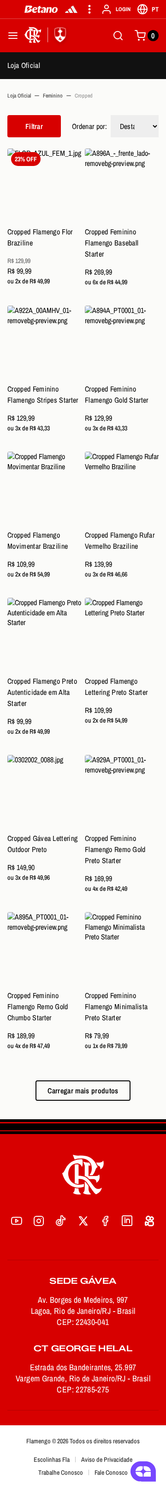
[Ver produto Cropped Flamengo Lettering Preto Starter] (122, 635)
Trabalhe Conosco (60, 1472)
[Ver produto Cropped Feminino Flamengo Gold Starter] (122, 343)
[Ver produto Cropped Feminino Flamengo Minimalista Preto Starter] (122, 949)
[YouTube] (16, 1221)
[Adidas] (71, 9)
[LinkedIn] (127, 1221)
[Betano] (41, 9)
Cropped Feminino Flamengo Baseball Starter (111, 243)
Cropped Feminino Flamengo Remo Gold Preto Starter (115, 849)
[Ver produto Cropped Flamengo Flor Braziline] (44, 185)
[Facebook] (105, 1221)
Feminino (53, 95)
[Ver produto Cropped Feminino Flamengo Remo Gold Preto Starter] (122, 792)
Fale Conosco (111, 1472)
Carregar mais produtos (82, 1090)
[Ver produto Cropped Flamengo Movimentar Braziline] (44, 489)
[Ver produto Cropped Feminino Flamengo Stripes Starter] (44, 343)
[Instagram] (39, 1221)
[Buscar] (118, 35)
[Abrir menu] (12, 35)
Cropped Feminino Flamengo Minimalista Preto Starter (116, 1006)
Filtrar (34, 126)
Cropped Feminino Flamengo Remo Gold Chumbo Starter (37, 1006)
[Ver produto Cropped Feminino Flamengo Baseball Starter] (122, 185)
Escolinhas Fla (52, 1459)
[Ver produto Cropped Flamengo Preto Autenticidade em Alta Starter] (44, 635)
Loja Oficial (23, 65)
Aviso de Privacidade (106, 1459)
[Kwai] (149, 1221)
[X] (83, 1221)
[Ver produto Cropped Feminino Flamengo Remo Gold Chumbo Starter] (44, 949)
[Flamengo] (47, 36)
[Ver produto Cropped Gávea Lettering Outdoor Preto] (44, 792)
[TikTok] (61, 1221)
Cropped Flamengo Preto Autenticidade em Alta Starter (42, 692)
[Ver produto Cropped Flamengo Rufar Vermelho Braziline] (122, 489)
